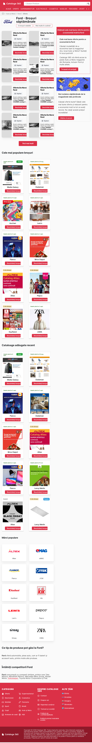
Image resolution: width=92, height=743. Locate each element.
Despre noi (45, 700)
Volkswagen (13, 678)
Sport (81, 9)
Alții (23, 714)
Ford (19, 14)
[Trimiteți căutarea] (88, 3)
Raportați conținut (47, 705)
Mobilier (63, 9)
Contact (44, 696)
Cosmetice (53, 9)
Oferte (16, 9)
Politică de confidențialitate (47, 714)
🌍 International (68, 708)
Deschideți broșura (21, 53)
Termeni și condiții (47, 709)
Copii (7, 710)
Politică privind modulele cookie (49, 719)
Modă (24, 706)
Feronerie (73, 9)
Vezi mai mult (27, 143)
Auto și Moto (10, 14)
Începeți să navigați (68, 69)
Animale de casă (11, 714)
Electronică (41, 9)
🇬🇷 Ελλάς (65, 693)
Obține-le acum (66, 118)
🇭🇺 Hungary (66, 701)
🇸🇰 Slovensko (67, 704)
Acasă (8, 9)
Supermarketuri (27, 9)
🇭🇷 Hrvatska (66, 697)
